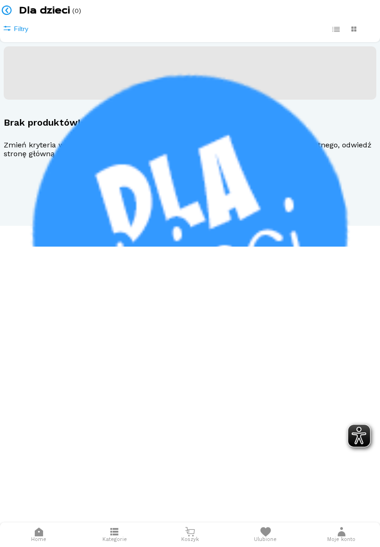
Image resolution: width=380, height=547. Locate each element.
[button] (341, 534)
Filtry (21, 28)
